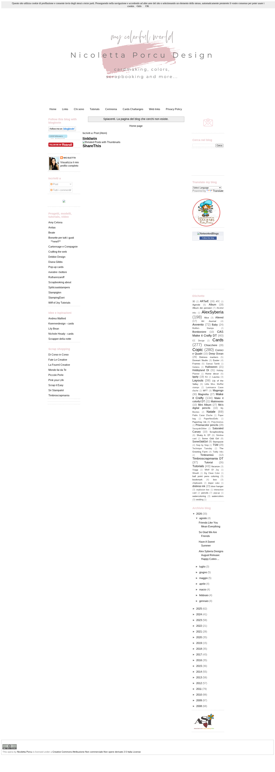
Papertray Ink (199, 422)
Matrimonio (217, 401)
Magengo (218, 390)
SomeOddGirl (200, 441)
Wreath (195, 473)
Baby (215, 324)
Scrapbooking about (59, 282)
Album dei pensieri (202, 308)
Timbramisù (207, 455)
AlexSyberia (212, 312)
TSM (215, 445)
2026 (199, 513)
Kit (206, 377)
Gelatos (196, 367)
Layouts (197, 380)
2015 (199, 666)
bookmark (197, 479)
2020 (199, 637)
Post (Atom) (100, 133)
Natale (211, 411)
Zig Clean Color (212, 473)
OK (147, 6)
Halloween (211, 367)
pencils (204, 493)
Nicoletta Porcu (24, 752)
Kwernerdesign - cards (61, 323)
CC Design (198, 340)
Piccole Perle (55, 375)
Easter (216, 360)
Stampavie (218, 441)
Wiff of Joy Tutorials (59, 302)
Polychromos (217, 422)
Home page (136, 126)
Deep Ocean (216, 353)
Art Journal (208, 321)
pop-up (217, 493)
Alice (206, 317)
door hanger (217, 486)
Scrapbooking (216, 432)
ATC (218, 301)
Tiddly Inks (218, 452)
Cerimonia (111, 109)
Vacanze (215, 466)
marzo (203, 589)
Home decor (212, 373)
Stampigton (54, 292)
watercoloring (199, 496)
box (215, 479)
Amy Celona (55, 222)
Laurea (215, 377)
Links (65, 109)
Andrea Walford (57, 318)
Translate (218, 191)
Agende (196, 304)
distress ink (198, 486)
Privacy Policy (174, 109)
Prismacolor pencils (207, 425)
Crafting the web (57, 251)
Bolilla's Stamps (203, 328)
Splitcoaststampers (59, 287)
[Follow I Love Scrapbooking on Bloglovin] (62, 130)
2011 (199, 689)
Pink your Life (56, 380)
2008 (199, 706)
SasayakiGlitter (199, 428)
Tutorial (208, 462)
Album (212, 304)
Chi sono (79, 109)
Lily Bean (53, 328)
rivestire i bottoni (57, 272)
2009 (199, 700)
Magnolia (203, 394)
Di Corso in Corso (58, 354)
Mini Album (204, 404)
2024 (199, 614)
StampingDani (56, 297)
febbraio (204, 595)
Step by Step (202, 445)
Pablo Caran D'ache (202, 415)
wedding (199, 499)
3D (193, 301)
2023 (199, 620)
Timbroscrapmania (58, 395)
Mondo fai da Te (57, 370)
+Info (138, 6)
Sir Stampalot (56, 390)
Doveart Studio (200, 360)
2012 (199, 683)
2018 (199, 648)
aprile (202, 583)
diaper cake (214, 483)
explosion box (203, 489)
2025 (199, 608)
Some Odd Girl (210, 438)
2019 (199, 643)
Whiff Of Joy (212, 470)
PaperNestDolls (211, 418)
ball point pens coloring (205, 476)
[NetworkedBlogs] (208, 233)
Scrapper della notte (59, 339)
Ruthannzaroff (56, 277)
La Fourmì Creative (59, 364)
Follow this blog (208, 238)
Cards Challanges (133, 109)
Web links (154, 109)
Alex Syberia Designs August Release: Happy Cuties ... (211, 555)
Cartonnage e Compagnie (63, 246)
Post (55, 184)
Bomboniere (199, 331)
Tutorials (94, 109)
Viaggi (195, 470)
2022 (199, 626)
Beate (51, 232)
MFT (205, 390)
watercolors (217, 496)
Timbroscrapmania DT (207, 458)
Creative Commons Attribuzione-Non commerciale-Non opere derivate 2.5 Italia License (97, 752)
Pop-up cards (55, 267)
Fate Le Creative (57, 359)
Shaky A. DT (204, 435)
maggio (203, 578)
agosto (203, 518)
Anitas (52, 227)
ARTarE (204, 301)
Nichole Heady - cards (61, 333)
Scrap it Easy (55, 385)
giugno (203, 572)
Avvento (198, 324)
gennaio (204, 601)
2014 (199, 671)
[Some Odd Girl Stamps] (64, 201)
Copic (197, 349)
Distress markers (208, 357)
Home (52, 109)
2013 (199, 677)
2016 (199, 660)
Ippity (195, 376)
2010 (199, 694)
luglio (202, 566)
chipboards (197, 483)
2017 (199, 654)
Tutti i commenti (61, 190)
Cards (217, 340)
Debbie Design (56, 256)
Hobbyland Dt (200, 370)
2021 (199, 631)
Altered (219, 317)
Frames (196, 363)
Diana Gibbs (55, 262)
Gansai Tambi (213, 364)
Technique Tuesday (202, 448)
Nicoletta (69, 158)
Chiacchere (210, 345)
